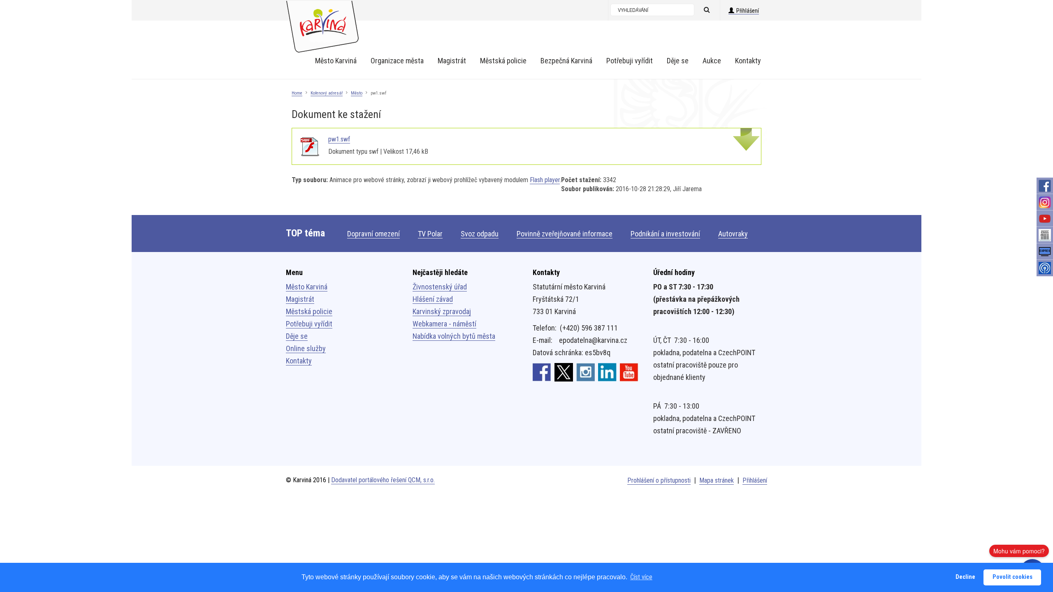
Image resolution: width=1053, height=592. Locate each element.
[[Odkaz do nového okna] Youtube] (629, 371)
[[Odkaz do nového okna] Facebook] (542, 371)
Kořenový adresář (327, 93)
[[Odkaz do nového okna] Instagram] (585, 371)
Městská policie (309, 311)
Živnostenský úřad (440, 286)
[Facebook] (1045, 186)
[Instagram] (1045, 202)
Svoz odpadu (480, 233)
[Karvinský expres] (1045, 251)
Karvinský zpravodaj (442, 311)
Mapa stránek (716, 480)
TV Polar (430, 233)
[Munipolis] (1045, 268)
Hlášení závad (433, 299)
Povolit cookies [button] (1012, 577)
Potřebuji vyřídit (309, 323)
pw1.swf (339, 139)
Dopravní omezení (373, 233)
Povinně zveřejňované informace (564, 233)
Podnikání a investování (665, 233)
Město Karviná (306, 286)
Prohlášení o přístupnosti (659, 480)
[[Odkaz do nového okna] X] (563, 371)
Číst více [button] (641, 577)
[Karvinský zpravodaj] (1045, 235)
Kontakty (299, 360)
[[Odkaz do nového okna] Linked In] (607, 371)
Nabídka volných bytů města (454, 336)
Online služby (306, 348)
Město (356, 93)
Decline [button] (965, 577)
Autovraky (733, 233)
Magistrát (300, 299)
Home (297, 93)
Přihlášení (747, 10)
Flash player (545, 180)
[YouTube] (1045, 219)
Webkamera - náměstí (444, 323)
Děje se (297, 336)
